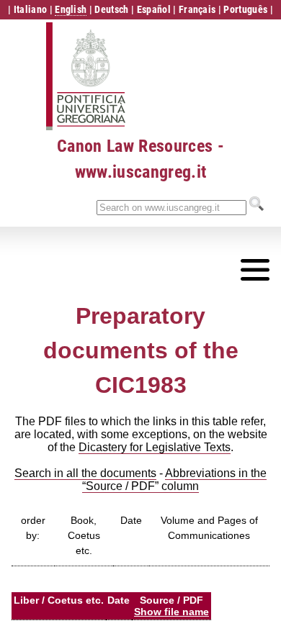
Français (197, 9)
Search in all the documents (85, 473)
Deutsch (111, 9)
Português (245, 9)
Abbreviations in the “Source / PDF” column (174, 479)
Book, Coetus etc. (84, 535)
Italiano (31, 9)
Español (154, 9)
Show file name (171, 611)
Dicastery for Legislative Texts (155, 447)
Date (131, 520)
